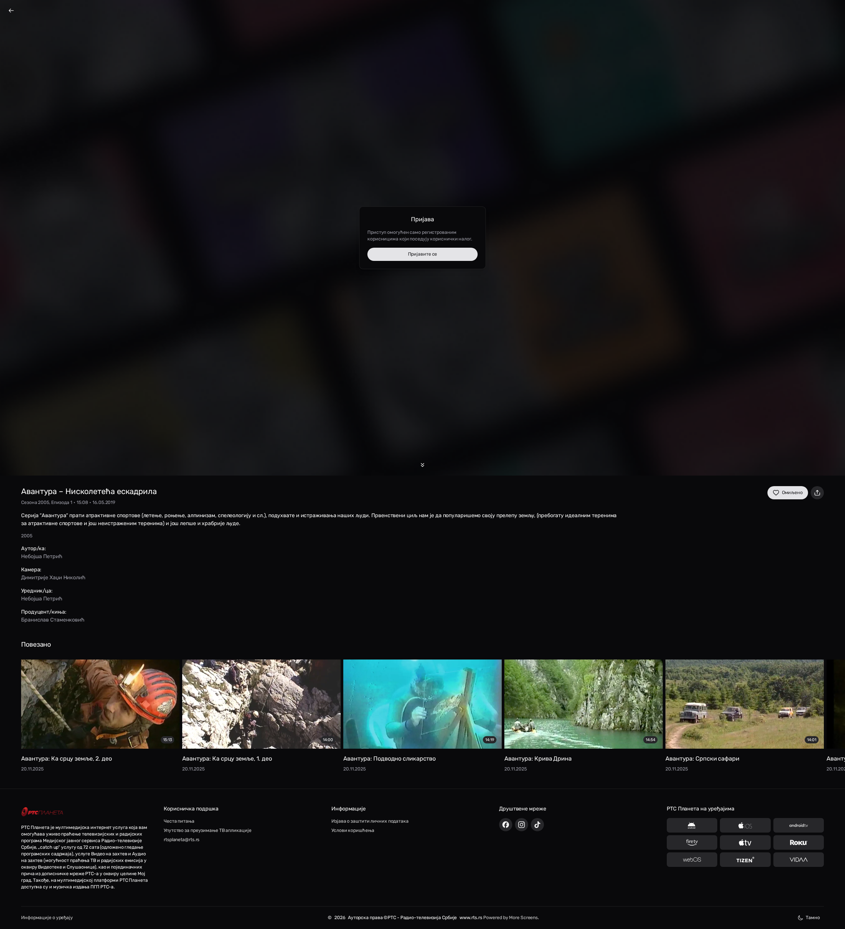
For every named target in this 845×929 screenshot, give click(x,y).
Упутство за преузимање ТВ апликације (207, 830)
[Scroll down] (422, 465)
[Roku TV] (798, 842)
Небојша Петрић (41, 556)
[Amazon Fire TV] (692, 842)
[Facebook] (505, 824)
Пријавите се (422, 254)
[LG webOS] (692, 859)
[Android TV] (798, 825)
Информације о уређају (47, 917)
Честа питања (179, 821)
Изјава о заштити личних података (370, 821)
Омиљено (792, 492)
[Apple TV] (745, 842)
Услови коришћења (352, 830)
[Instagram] (521, 824)
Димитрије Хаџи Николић (53, 577)
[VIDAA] (798, 859)
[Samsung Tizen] (745, 859)
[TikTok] (537, 824)
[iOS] (745, 825)
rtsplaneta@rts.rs (181, 839)
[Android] (692, 825)
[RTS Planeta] (42, 812)
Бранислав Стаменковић (52, 620)
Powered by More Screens (510, 917)
